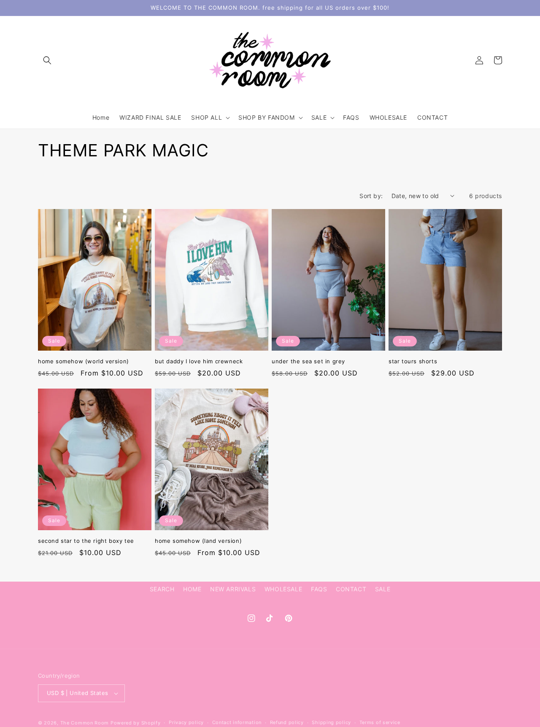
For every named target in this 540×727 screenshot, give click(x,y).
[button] (47, 60)
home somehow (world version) (83, 361)
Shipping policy (331, 722)
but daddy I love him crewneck (199, 361)
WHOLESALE (283, 589)
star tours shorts (413, 361)
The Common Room (84, 723)
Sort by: (371, 195)
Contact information (237, 722)
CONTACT (351, 589)
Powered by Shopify (136, 723)
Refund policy (287, 722)
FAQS (319, 589)
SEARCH (162, 589)
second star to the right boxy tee (86, 540)
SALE (382, 589)
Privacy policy (186, 722)
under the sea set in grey (308, 361)
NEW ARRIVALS (233, 589)
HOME (192, 589)
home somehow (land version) (198, 540)
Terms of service (379, 722)
